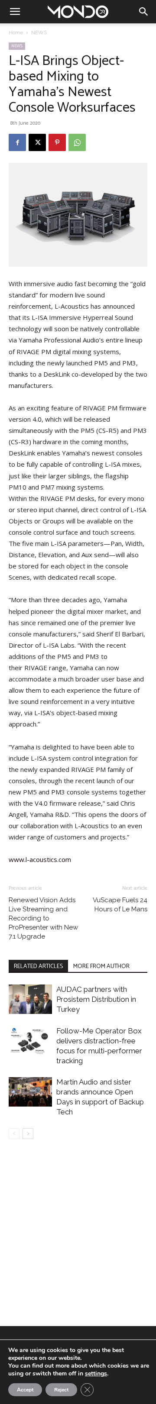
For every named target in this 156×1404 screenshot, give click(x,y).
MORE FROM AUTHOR (101, 967)
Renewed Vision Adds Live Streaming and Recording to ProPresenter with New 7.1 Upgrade (43, 918)
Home (16, 32)
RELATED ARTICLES (38, 967)
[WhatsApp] (77, 142)
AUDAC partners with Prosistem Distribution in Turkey (96, 999)
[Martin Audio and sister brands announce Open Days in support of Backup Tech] (30, 1092)
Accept (25, 1389)
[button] (15, 11)
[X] (37, 142)
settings (96, 1374)
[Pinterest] (57, 142)
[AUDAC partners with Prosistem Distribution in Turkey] (30, 999)
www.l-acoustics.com (40, 859)
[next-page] (28, 1133)
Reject (61, 1389)
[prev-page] (14, 1133)
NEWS (39, 32)
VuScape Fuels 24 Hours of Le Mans (120, 904)
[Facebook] (17, 142)
